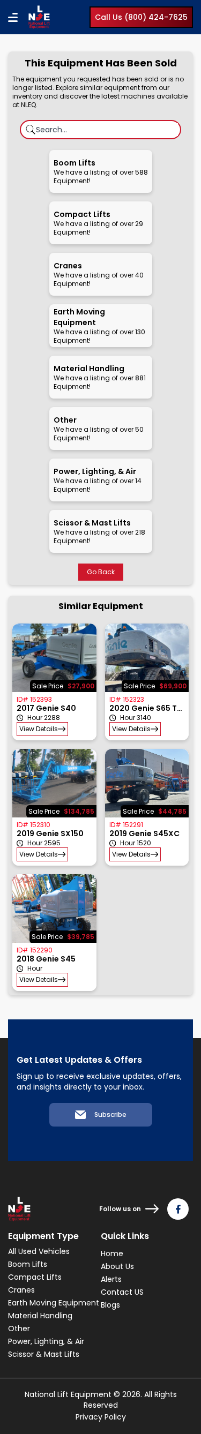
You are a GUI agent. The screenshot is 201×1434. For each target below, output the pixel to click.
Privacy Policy (101, 1417)
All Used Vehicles (39, 1251)
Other (19, 1328)
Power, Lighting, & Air (46, 1341)
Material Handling (40, 1315)
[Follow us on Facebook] (178, 1209)
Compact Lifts (35, 1277)
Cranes (21, 1290)
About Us (117, 1266)
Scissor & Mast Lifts (43, 1354)
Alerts (111, 1279)
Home (112, 1253)
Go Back (101, 571)
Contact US (122, 1292)
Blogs (110, 1305)
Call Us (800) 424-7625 (141, 17)
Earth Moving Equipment (53, 1302)
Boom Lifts (27, 1264)
